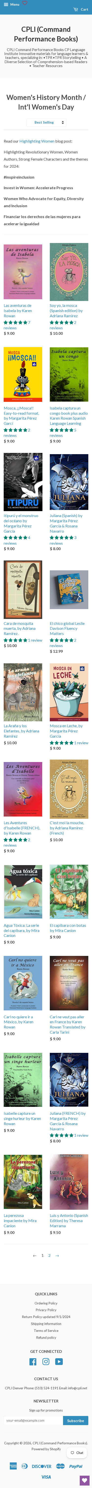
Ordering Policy (46, 1303)
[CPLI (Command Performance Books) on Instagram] (46, 1361)
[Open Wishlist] (85, 1481)
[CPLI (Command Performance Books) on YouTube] (59, 1361)
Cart (84, 9)
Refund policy (46, 1337)
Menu (14, 4)
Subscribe (75, 1420)
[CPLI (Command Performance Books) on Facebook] (33, 1361)
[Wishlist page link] (24, 2)
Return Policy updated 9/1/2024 (46, 1317)
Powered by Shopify (46, 1449)
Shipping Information (46, 1324)
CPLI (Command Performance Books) (46, 34)
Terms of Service (46, 1331)
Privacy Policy (46, 1310)
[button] (16, 322)
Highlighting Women (36, 141)
